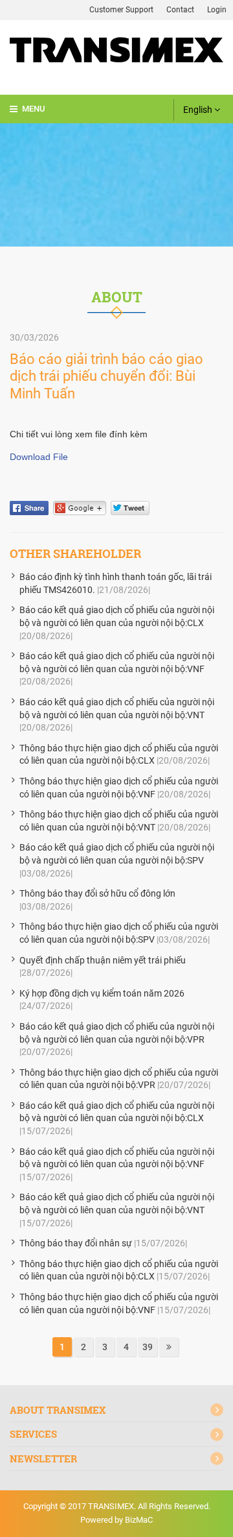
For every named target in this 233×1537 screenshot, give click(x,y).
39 (147, 1347)
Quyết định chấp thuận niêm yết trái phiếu (102, 960)
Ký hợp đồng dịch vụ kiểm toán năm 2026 (101, 993)
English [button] (198, 109)
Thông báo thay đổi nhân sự (75, 1243)
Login (217, 9)
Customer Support (121, 9)
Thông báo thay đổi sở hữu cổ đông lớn (97, 893)
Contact (180, 9)
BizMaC (139, 1520)
